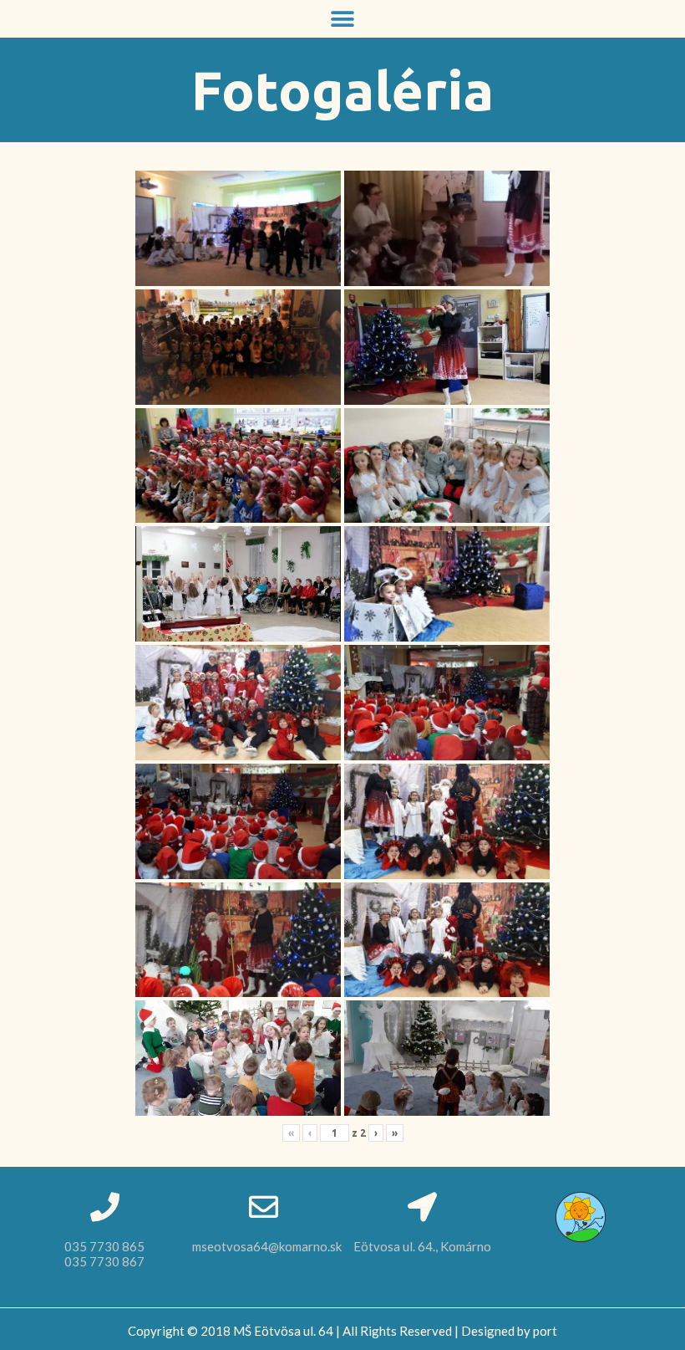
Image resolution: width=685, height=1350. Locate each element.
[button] (343, 19)
